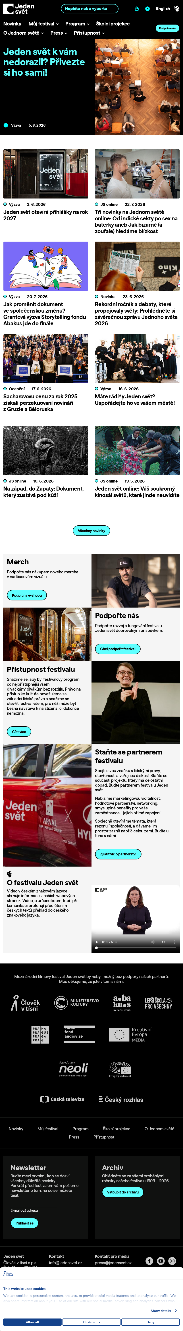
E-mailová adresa (25, 1204)
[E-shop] (138, 8)
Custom (89, 1322)
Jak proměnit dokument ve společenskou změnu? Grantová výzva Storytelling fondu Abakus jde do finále (44, 313)
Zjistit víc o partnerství (118, 854)
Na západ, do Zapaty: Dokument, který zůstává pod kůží (43, 491)
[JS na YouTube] (162, 1261)
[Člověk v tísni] (25, 1003)
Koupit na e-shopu (27, 595)
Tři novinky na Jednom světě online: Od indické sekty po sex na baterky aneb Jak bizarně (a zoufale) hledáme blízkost (136, 221)
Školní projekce (113, 23)
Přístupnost (87, 33)
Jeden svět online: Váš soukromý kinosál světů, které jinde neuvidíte (137, 491)
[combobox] (89, 8)
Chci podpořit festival (117, 649)
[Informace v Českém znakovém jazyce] (177, 9)
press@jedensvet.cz (113, 1262)
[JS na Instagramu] (174, 1261)
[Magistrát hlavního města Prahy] (40, 1035)
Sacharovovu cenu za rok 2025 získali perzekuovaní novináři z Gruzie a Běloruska (40, 402)
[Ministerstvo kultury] (76, 1003)
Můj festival (41, 23)
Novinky (12, 23)
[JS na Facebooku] (151, 1261)
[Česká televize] (62, 1099)
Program (75, 23)
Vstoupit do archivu (123, 1192)
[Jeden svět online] (148, 8)
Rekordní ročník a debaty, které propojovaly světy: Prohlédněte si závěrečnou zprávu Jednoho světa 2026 (136, 313)
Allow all (32, 1322)
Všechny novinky (91, 531)
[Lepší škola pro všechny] (158, 1003)
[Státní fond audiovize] (79, 1034)
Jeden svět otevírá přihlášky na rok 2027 (45, 215)
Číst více (19, 732)
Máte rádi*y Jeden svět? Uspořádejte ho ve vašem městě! (135, 399)
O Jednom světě (21, 33)
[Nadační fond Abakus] (122, 1002)
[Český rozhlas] (121, 1099)
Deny (150, 1322)
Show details (161, 1311)
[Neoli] (73, 1070)
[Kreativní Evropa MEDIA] (130, 1034)
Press (56, 33)
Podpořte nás (167, 28)
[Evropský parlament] (120, 1070)
